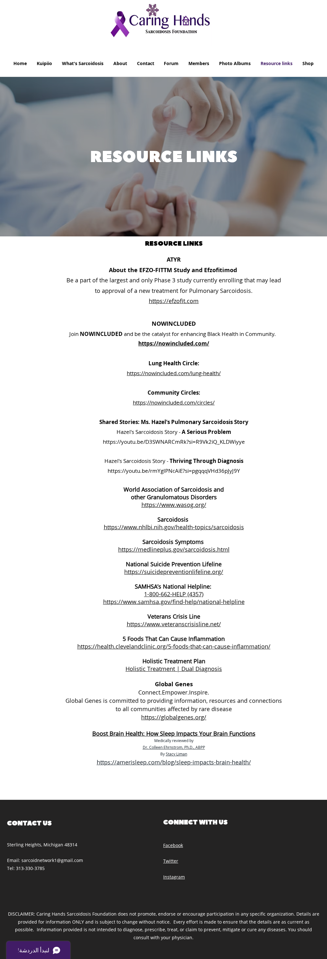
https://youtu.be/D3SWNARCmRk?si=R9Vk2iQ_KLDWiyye (174, 441)
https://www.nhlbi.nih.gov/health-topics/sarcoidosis (174, 527)
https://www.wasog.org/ (173, 505)
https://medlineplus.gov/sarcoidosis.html (174, 549)
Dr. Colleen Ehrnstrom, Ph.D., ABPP (174, 747)
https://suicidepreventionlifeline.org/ (173, 572)
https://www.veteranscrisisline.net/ (174, 624)
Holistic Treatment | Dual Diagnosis (173, 669)
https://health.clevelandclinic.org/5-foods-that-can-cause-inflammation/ (173, 646)
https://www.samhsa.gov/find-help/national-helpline (174, 602)
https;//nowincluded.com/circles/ (174, 402)
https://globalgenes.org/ (173, 717)
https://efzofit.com (174, 301)
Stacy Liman (176, 753)
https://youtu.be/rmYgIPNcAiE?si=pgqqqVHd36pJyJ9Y (174, 470)
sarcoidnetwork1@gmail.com (52, 860)
